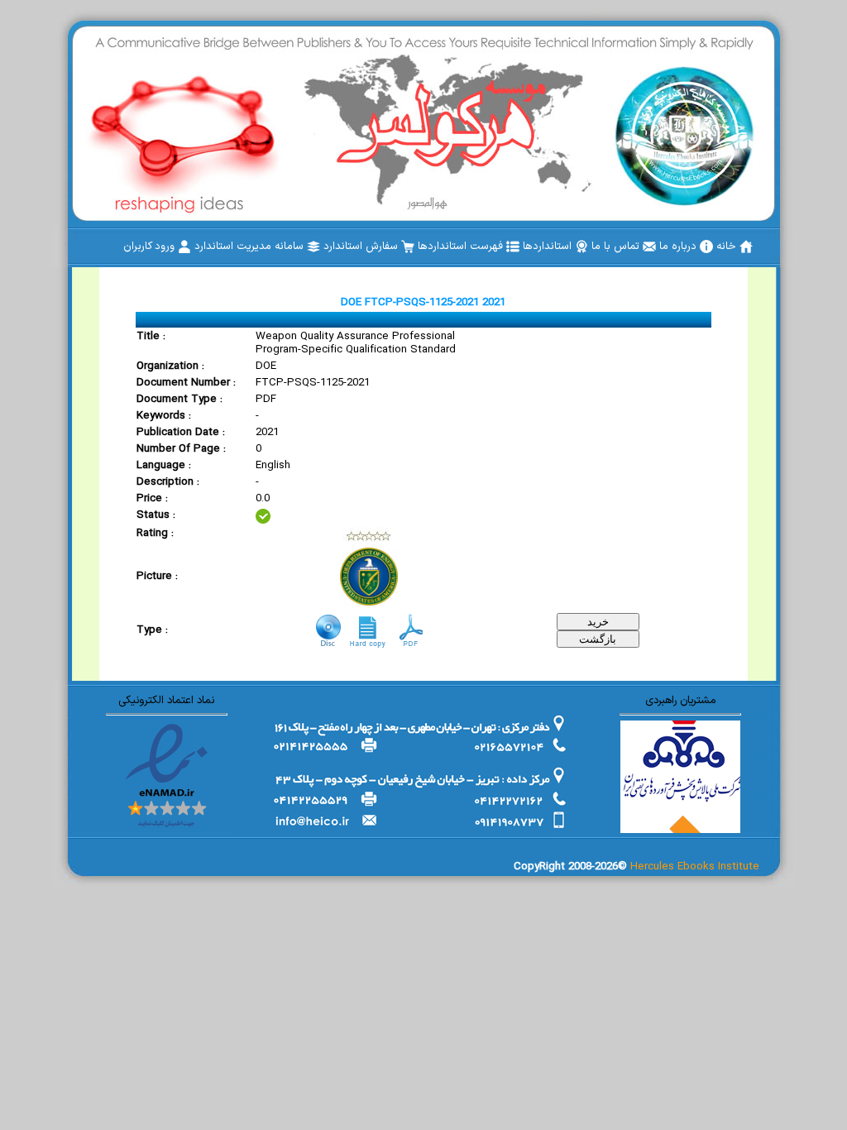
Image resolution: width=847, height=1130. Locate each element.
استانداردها (549, 246)
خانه (727, 246)
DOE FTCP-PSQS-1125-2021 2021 (423, 302)
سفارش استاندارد (362, 246)
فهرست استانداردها (462, 246)
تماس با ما (617, 246)
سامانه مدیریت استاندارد (250, 246)
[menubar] (438, 246)
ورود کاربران (150, 246)
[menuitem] (734, 246)
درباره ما (679, 246)
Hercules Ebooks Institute (694, 867)
